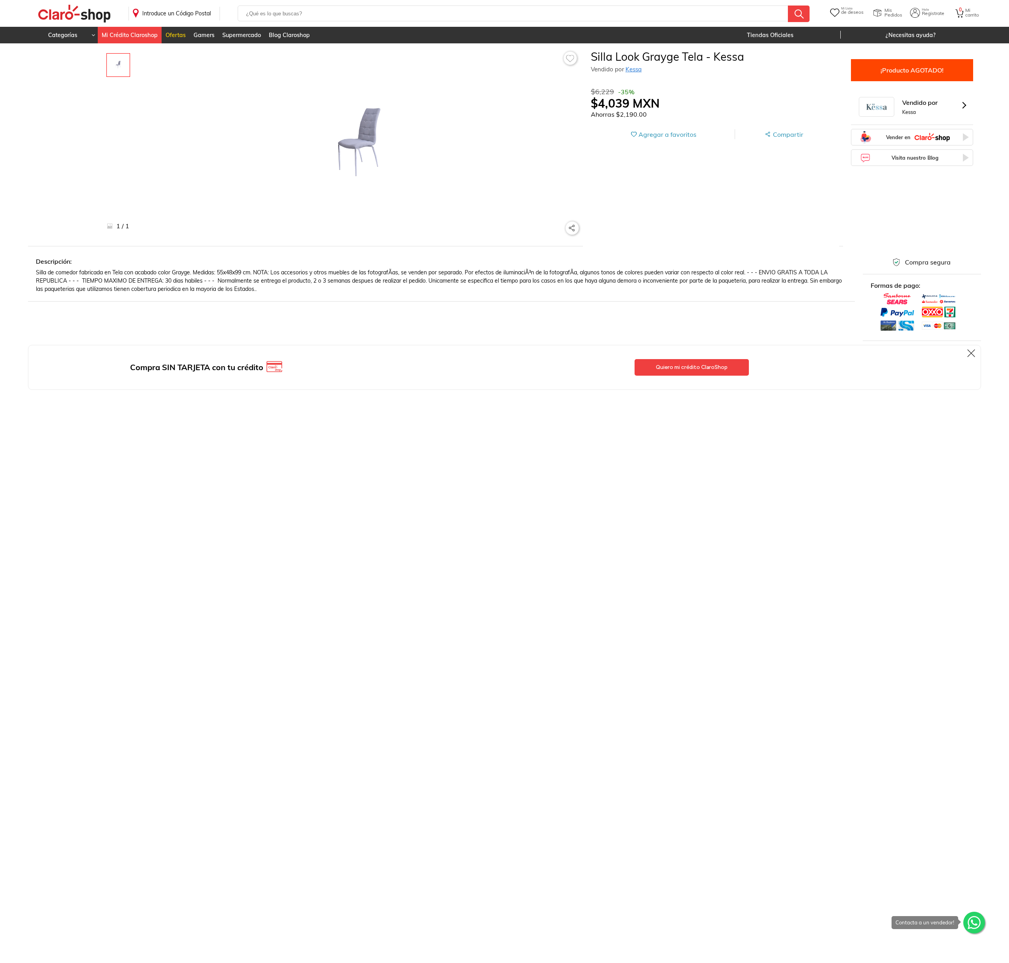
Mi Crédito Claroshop (130, 35)
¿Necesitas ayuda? (911, 35)
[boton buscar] (799, 14)
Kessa (634, 69)
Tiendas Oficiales (770, 35)
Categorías (62, 35)
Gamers (204, 35)
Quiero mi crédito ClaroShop (692, 367)
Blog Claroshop (289, 35)
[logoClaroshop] (74, 13)
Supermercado (241, 35)
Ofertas (176, 35)
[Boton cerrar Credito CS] (972, 353)
